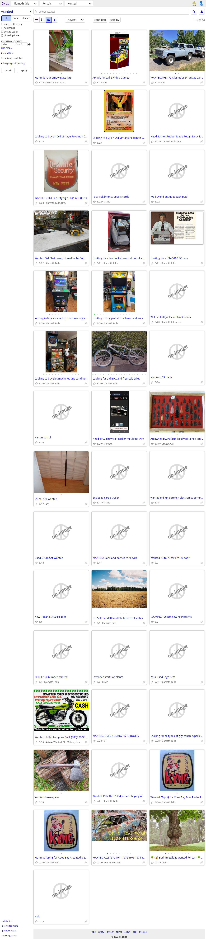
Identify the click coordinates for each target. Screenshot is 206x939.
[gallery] (49, 20)
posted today (11, 31)
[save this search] (202, 12)
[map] (55, 20)
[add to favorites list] (36, 83)
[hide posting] (86, 83)
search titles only (13, 24)
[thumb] (43, 20)
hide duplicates (12, 35)
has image (9, 27)
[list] (36, 20)
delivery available (13, 58)
